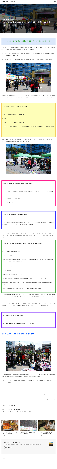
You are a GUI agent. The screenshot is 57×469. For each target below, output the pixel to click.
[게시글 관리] (8, 406)
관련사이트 (3, 458)
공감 (2, 463)
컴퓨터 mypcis (5, 466)
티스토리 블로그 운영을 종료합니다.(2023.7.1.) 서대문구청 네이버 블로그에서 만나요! (22, 444)
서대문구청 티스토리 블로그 (8, 2)
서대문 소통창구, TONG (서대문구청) (9, 461)
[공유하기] (6, 406)
